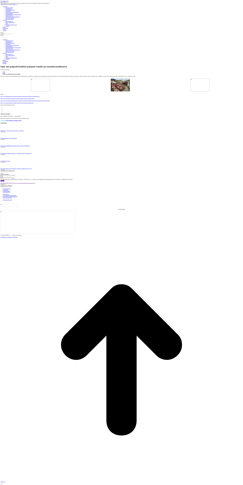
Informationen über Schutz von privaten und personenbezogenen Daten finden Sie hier (18, 183)
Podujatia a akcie (17, 120)
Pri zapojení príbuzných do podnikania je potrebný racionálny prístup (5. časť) (16, 168)
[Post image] (4, 129)
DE (5, 37)
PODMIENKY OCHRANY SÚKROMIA (9, 237)
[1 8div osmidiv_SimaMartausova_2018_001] (120, 91)
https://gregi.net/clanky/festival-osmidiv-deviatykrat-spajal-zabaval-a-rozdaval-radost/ (17, 98)
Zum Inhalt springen (5, 1)
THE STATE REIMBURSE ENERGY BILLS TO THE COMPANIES (15, 145)
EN (3, 37)
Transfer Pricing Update (5, 161)
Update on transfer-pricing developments (9, 138)
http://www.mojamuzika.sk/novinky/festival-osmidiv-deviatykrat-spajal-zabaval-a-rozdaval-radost (20, 96)
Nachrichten (10, 120)
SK (1, 37)
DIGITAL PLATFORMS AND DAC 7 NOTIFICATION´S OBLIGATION (16, 153)
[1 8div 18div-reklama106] (40, 91)
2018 (7, 120)
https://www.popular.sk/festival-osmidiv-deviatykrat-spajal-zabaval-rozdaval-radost (17, 102)
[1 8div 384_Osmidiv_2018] (200, 91)
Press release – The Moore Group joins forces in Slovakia (12, 130)
